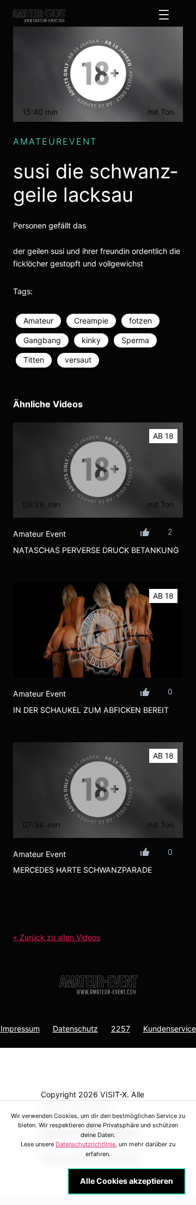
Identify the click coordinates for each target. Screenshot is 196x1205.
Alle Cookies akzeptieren (126, 1180)
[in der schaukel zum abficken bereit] (98, 630)
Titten (33, 359)
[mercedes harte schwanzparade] (98, 790)
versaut (78, 359)
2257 (120, 1028)
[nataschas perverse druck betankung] (98, 470)
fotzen (140, 320)
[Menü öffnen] (164, 15)
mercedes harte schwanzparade (82, 869)
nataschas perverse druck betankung (96, 550)
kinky (91, 340)
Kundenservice (169, 1028)
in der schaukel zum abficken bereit (91, 710)
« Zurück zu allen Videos (56, 937)
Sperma (135, 340)
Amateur (38, 320)
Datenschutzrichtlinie (85, 1144)
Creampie (91, 320)
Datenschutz (75, 1028)
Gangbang (42, 340)
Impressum (20, 1028)
